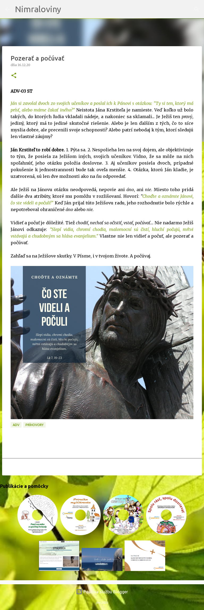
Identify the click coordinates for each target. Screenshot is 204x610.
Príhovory (35, 425)
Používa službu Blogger (105, 591)
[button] (14, 75)
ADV (16, 425)
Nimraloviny (38, 9)
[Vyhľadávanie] (68, 9)
